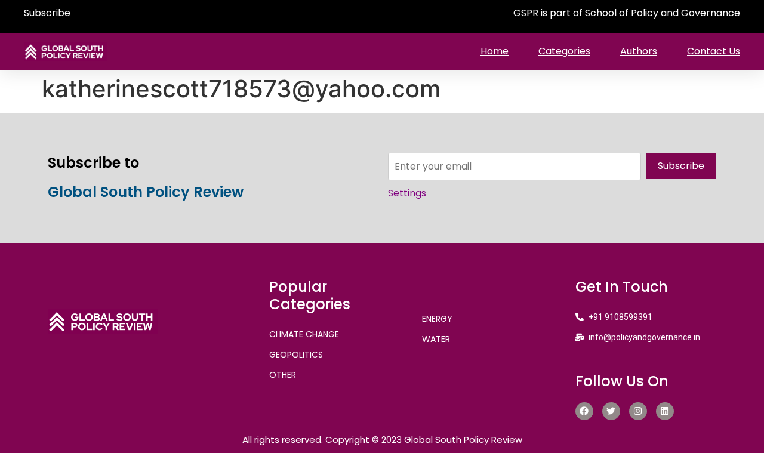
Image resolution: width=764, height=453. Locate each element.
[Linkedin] (665, 411)
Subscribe (47, 13)
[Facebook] (584, 411)
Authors (638, 51)
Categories (564, 51)
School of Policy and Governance (662, 13)
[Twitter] (611, 411)
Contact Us (713, 51)
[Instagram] (638, 411)
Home (494, 51)
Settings (407, 193)
